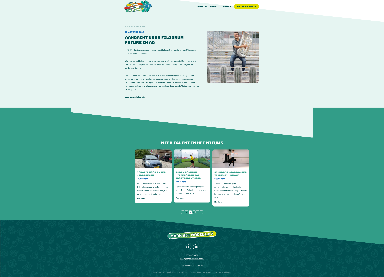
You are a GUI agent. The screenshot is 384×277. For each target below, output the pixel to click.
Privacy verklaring (210, 272)
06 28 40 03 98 (192, 255)
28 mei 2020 (181, 182)
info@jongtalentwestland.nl (192, 259)
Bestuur (162, 272)
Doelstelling (171, 272)
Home (155, 272)
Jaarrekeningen (195, 272)
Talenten (202, 6)
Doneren (226, 6)
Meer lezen (141, 198)
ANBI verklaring (225, 272)
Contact (214, 6)
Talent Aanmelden (246, 6)
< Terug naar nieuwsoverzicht (135, 26)
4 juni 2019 (219, 179)
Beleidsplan (182, 272)
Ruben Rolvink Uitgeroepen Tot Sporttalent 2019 (188, 175)
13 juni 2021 (142, 179)
